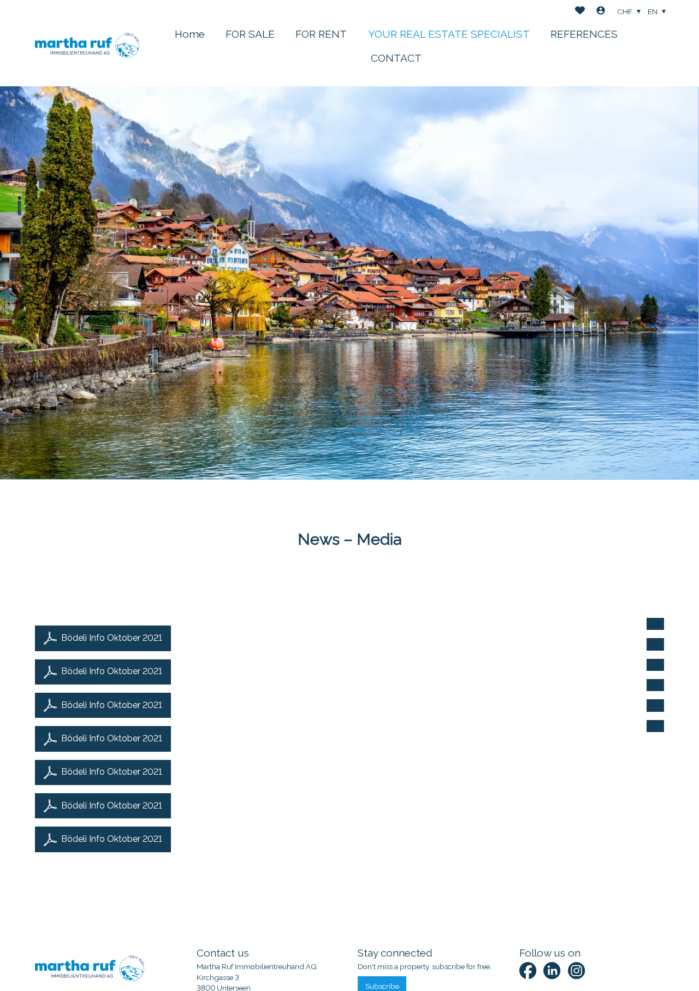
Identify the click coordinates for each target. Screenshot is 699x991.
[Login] (601, 11)
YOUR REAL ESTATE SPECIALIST (449, 34)
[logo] (87, 43)
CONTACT (396, 58)
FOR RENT (321, 34)
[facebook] (527, 970)
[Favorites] (580, 11)
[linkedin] (551, 970)
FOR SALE (250, 34)
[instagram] (576, 970)
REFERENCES (584, 34)
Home (190, 34)
